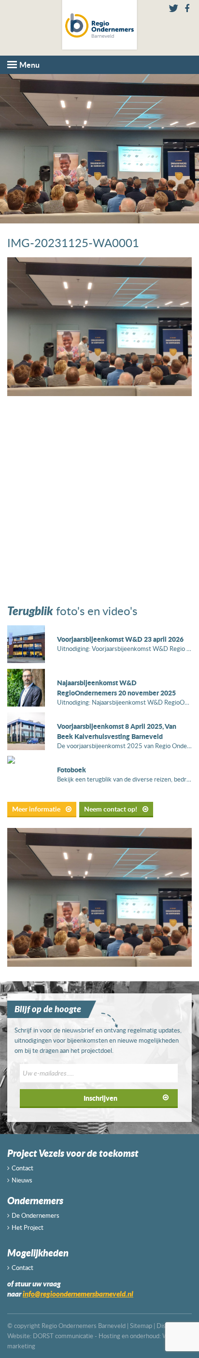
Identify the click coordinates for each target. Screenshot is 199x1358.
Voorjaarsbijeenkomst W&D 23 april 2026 (120, 639)
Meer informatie (37, 808)
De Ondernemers (35, 1215)
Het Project (27, 1227)
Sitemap (141, 1325)
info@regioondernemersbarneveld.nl (78, 1293)
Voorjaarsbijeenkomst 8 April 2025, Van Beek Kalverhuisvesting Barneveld (116, 731)
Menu (29, 64)
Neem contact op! (111, 808)
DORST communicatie (63, 1335)
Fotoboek (71, 769)
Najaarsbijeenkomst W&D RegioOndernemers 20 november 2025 (116, 687)
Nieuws (22, 1180)
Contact (22, 1168)
